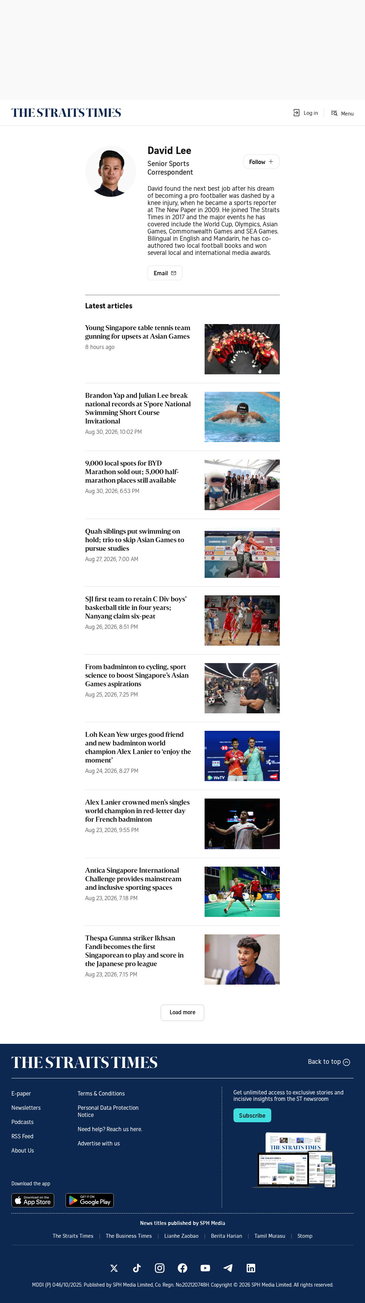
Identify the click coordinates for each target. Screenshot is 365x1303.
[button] (305, 113)
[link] (66, 113)
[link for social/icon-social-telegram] (228, 1268)
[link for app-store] (34, 1200)
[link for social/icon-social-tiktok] (137, 1268)
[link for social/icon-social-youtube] (205, 1268)
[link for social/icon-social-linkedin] (251, 1268)
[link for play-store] (90, 1200)
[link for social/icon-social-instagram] (159, 1268)
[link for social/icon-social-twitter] (114, 1268)
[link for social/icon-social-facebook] (182, 1268)
